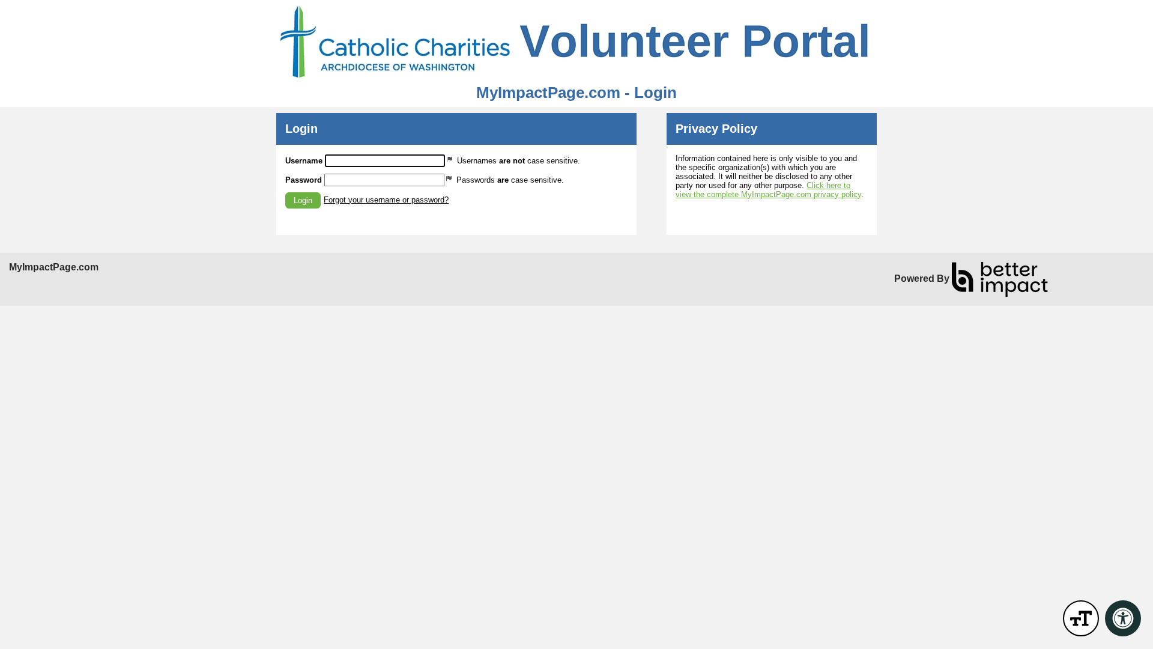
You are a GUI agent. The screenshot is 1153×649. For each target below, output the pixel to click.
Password (303, 179)
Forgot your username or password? (386, 199)
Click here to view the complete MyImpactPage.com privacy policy (768, 190)
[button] (303, 200)
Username (303, 160)
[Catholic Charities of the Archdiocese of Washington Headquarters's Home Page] (576, 42)
